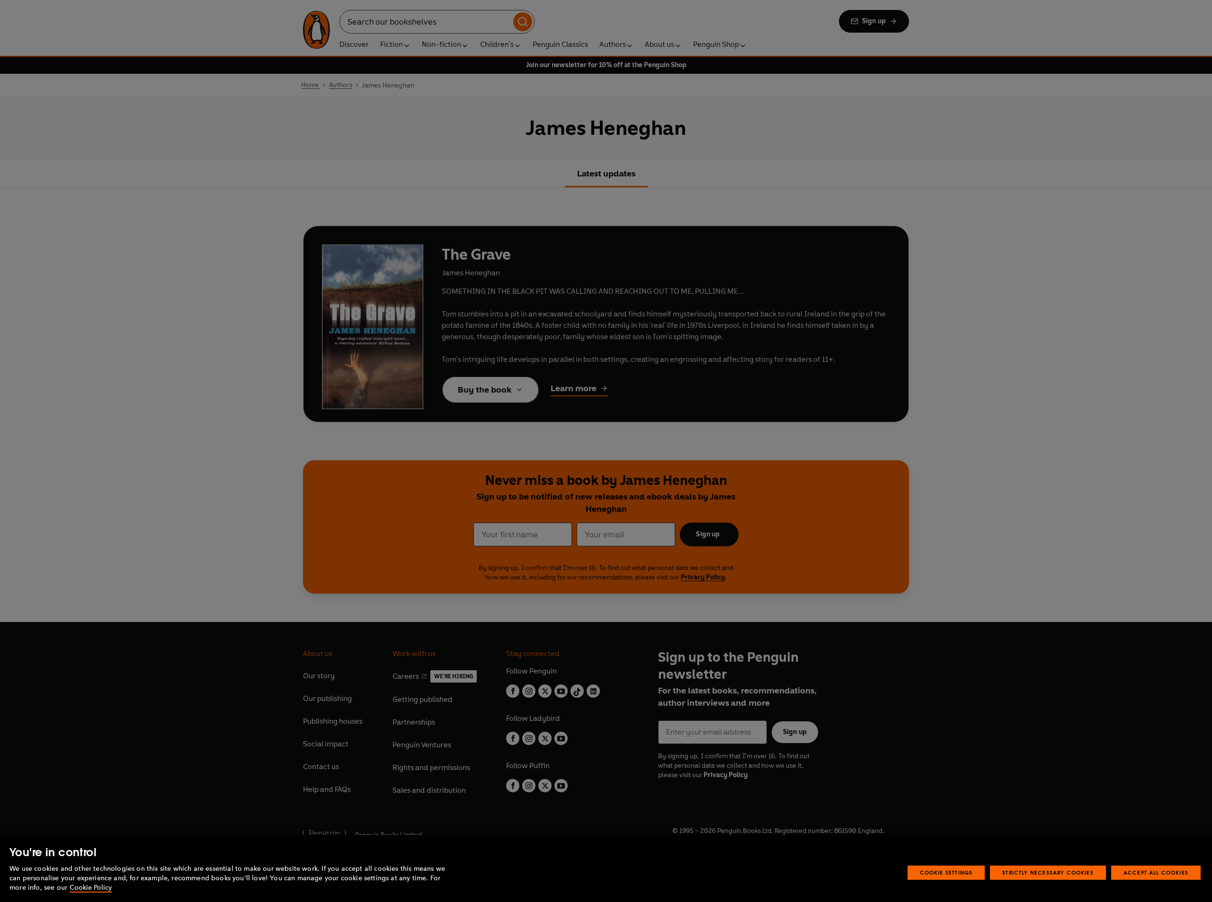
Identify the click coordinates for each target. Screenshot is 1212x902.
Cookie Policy (91, 888)
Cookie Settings (946, 872)
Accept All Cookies (1155, 872)
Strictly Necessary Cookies (1048, 872)
